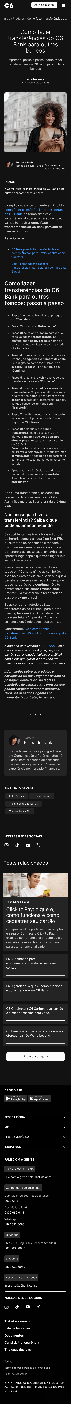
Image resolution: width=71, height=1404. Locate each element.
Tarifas (8, 1361)
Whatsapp (11, 1219)
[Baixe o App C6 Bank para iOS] (39, 1098)
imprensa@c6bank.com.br (21, 1285)
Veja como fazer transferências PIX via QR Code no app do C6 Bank (35, 633)
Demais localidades (17, 1207)
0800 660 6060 (14, 1248)
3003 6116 (11, 1200)
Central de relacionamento (23, 1187)
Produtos (19, 18)
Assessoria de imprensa (21, 1277)
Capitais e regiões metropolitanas (26, 1195)
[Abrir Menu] (63, 5)
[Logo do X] (38, 847)
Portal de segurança (15, 1373)
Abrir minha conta (44, 4)
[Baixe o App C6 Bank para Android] (15, 1098)
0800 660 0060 (14, 1267)
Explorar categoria (35, 1056)
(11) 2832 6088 (14, 1224)
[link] (35, 912)
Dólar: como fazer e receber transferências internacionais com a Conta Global (39, 267)
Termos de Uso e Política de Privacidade (27, 1367)
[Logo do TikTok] (17, 847)
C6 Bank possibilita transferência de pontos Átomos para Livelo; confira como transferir (38, 253)
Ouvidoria (12, 1235)
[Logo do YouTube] (28, 847)
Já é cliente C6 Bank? (20, 1169)
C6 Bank (48, 646)
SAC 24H (12, 1258)
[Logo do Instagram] (6, 847)
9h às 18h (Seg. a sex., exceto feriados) (30, 1243)
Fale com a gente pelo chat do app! (27, 1177)
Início (6, 18)
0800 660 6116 (14, 1212)
